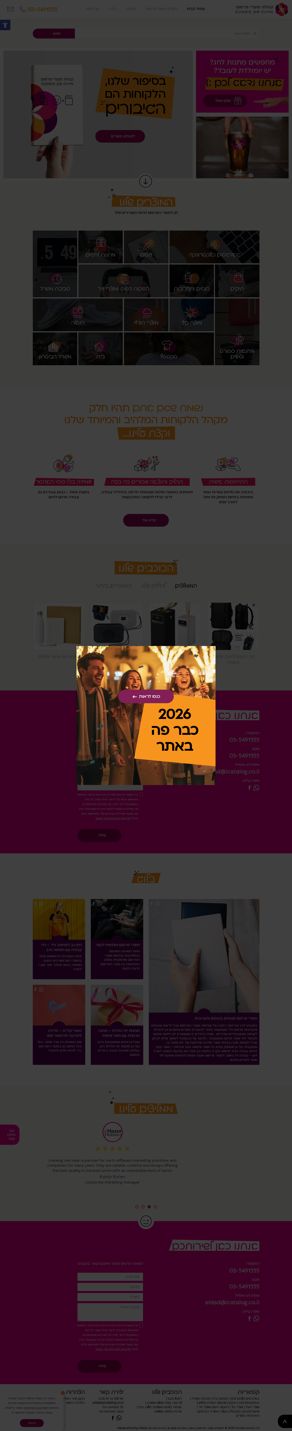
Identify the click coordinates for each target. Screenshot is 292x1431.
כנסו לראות (149, 696)
